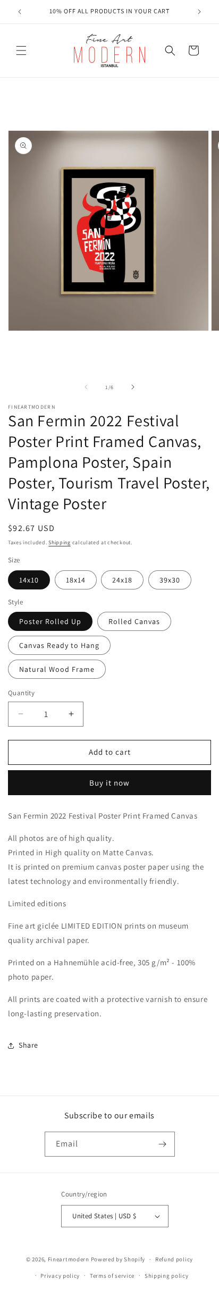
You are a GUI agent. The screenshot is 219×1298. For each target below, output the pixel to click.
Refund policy (174, 1259)
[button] (21, 50)
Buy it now (109, 783)
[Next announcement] (199, 11)
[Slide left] (86, 387)
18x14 (76, 580)
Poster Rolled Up (50, 621)
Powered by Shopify (118, 1259)
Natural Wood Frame (57, 669)
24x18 (122, 580)
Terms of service (112, 1275)
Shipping (59, 542)
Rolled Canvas (134, 621)
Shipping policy (167, 1275)
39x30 (169, 580)
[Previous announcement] (19, 11)
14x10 (29, 580)
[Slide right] (133, 387)
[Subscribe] (162, 1144)
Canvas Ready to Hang (59, 645)
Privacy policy (60, 1275)
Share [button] (28, 1045)
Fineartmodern (68, 1259)
